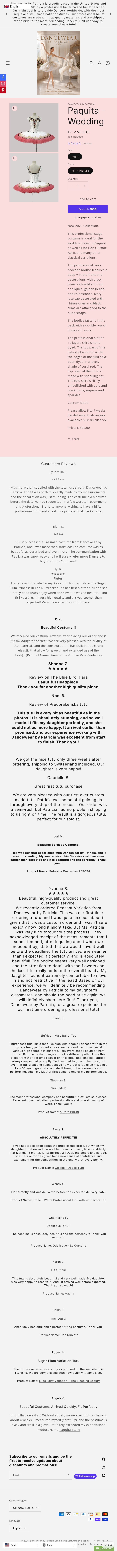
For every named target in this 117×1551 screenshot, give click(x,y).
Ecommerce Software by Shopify (72, 1540)
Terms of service (99, 1544)
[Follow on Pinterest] (3, 90)
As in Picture (80, 170)
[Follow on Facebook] (3, 77)
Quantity (73, 178)
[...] (24, 655)
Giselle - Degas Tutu (69, 1167)
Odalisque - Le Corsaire (69, 1245)
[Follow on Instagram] (3, 84)
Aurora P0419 (69, 1112)
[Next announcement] (111, 14)
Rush (75, 156)
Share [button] (75, 438)
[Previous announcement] (6, 14)
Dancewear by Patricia (42, 1540)
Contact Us (105, 1548)
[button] (8, 63)
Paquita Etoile (69, 1430)
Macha (69, 1293)
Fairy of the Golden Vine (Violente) (76, 655)
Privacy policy (79, 1544)
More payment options (87, 217)
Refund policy (100, 1540)
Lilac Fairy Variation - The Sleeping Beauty (69, 1381)
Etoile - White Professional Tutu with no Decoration (69, 1200)
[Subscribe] (68, 1475)
